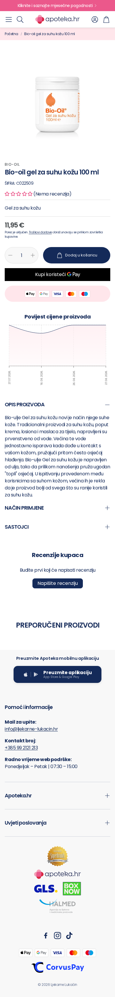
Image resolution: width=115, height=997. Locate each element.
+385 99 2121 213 (21, 747)
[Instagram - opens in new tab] (57, 935)
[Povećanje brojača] (32, 255)
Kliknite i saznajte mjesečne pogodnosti (55, 6)
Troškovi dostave (40, 232)
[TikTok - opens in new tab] (69, 935)
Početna (11, 33)
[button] (9, 19)
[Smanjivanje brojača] (10, 255)
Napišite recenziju (57, 583)
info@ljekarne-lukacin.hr (31, 729)
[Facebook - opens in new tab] (45, 935)
